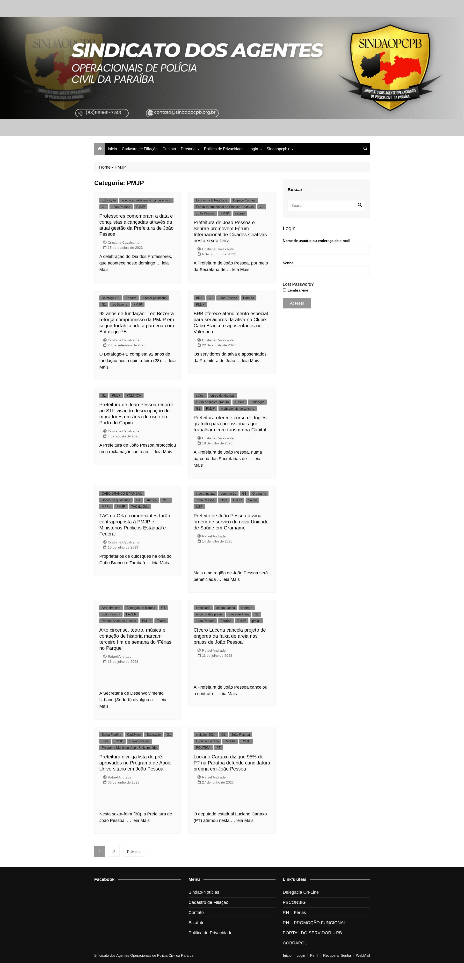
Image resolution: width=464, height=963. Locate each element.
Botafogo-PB (111, 298)
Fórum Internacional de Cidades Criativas (225, 207)
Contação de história (140, 608)
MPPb (106, 506)
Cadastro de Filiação (140, 149)
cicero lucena (205, 493)
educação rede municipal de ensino (146, 200)
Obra (223, 500)
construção (228, 493)
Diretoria (188, 149)
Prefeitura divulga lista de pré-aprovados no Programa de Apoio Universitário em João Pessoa (135, 762)
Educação (109, 200)
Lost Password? (298, 284)
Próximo (133, 851)
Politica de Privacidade (224, 149)
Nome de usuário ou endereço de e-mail (316, 241)
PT (219, 747)
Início (112, 149)
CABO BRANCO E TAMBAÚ (122, 493)
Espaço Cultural (244, 200)
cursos (239, 402)
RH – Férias (294, 912)
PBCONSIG (294, 902)
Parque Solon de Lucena (119, 621)
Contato (169, 149)
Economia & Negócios (211, 200)
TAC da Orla (139, 506)
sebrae (240, 213)
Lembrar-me (297, 290)
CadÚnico (134, 734)
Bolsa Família (111, 734)
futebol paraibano (155, 298)
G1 (104, 207)
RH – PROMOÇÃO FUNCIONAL (314, 922)
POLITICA (134, 395)
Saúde (252, 500)
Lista (105, 741)
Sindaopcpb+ (278, 149)
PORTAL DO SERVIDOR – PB (312, 932)
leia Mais (240, 269)
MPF (166, 500)
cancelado (203, 608)
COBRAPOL (295, 943)
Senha (288, 263)
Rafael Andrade (214, 536)
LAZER (131, 614)
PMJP (140, 207)
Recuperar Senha (337, 955)
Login (253, 149)
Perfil (314, 955)
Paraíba (248, 298)
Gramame (259, 493)
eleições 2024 (205, 734)
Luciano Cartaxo (207, 741)
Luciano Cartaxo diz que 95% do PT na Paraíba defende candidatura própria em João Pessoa (232, 762)
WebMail (363, 955)
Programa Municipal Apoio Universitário (129, 747)
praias (256, 621)
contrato (246, 608)
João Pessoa (121, 207)
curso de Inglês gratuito (212, 402)
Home (105, 167)
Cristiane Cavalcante (123, 242)
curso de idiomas (222, 395)
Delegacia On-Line (301, 892)
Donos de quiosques (116, 500)
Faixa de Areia (239, 614)
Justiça (151, 500)
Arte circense (111, 608)
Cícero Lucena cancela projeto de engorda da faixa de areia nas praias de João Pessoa (230, 636)
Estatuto (196, 922)
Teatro (161, 621)
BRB (199, 298)
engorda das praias (209, 614)
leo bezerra (119, 304)
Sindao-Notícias (203, 892)
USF (199, 506)
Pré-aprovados (139, 741)
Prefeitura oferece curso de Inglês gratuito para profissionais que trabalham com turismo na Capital (230, 423)
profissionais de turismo (237, 408)
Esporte (131, 298)
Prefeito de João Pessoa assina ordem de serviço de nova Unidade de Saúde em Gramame (231, 521)
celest (200, 395)
